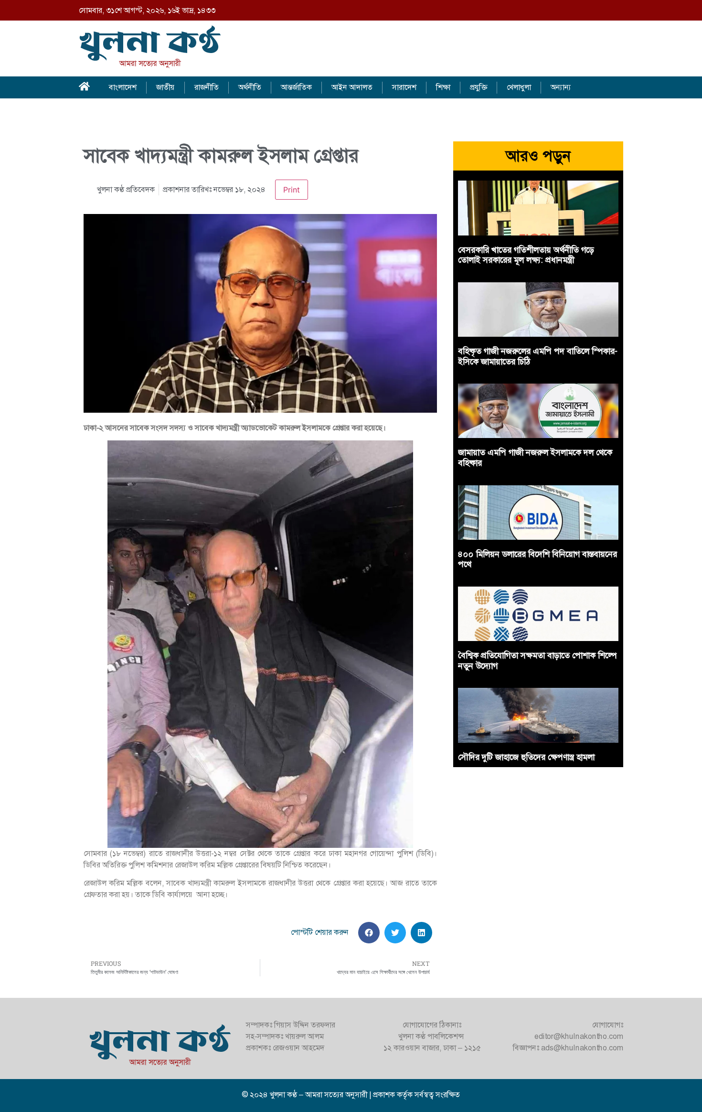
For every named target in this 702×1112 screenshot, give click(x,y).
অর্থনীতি (249, 87)
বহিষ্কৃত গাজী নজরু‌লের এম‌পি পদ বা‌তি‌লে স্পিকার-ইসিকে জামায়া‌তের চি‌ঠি (537, 356)
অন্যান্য (561, 87)
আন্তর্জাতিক (296, 87)
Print (291, 189)
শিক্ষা (443, 87)
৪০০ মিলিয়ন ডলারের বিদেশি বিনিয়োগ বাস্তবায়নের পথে (537, 559)
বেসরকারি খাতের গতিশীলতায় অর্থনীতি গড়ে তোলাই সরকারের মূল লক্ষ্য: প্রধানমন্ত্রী (526, 255)
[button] (369, 932)
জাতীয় (165, 87)
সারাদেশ (404, 87)
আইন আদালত (351, 87)
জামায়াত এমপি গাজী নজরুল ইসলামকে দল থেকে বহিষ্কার (535, 458)
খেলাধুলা (519, 87)
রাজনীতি (206, 87)
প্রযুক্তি (478, 87)
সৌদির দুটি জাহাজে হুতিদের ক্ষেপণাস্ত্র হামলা (526, 757)
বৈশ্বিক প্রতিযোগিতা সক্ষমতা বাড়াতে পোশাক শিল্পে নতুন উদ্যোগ (537, 661)
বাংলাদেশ (123, 87)
